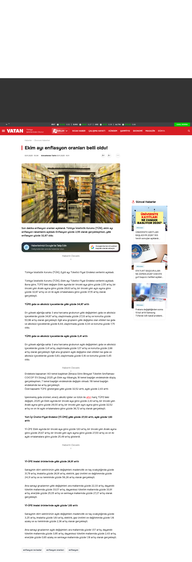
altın (88, 397)
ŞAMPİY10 (125, 131)
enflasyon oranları (55, 550)
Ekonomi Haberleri (42, 140)
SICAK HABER (78, 131)
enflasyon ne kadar (32, 550)
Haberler (28, 140)
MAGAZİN (150, 131)
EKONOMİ (137, 131)
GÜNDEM (112, 131)
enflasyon (40, 228)
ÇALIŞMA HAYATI (97, 131)
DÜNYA (161, 131)
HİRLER (59, 131)
